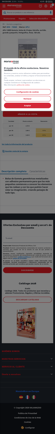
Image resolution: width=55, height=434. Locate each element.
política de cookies (23, 85)
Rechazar (27, 98)
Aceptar (27, 105)
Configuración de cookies (27, 92)
